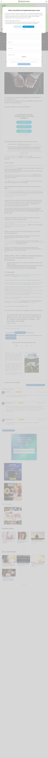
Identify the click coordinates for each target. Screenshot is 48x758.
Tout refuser (24, 29)
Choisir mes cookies (18, 26)
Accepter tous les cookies (28, 26)
